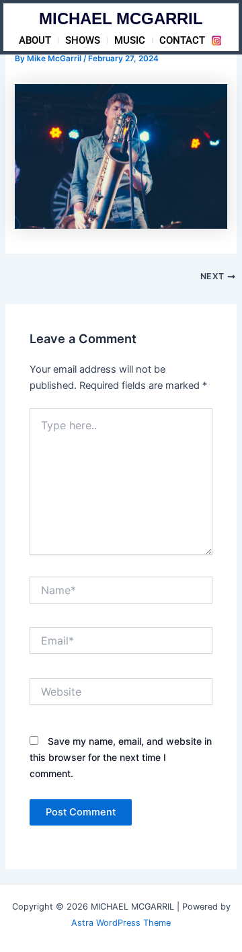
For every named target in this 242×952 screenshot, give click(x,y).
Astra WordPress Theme (121, 923)
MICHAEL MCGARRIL (121, 20)
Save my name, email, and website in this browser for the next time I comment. (121, 757)
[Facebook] (216, 40)
